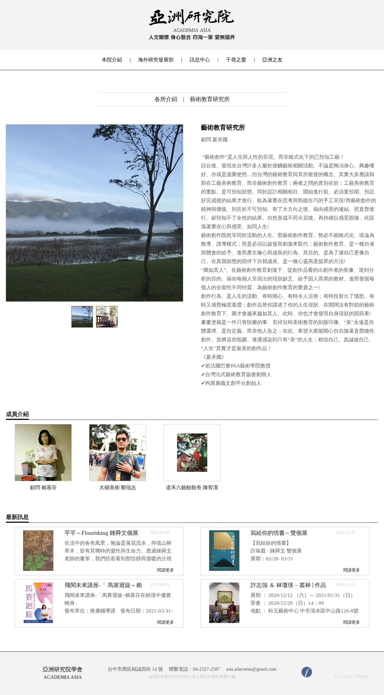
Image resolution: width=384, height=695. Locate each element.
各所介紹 (165, 99)
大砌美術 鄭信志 (117, 487)
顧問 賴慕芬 (43, 487)
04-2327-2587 (206, 669)
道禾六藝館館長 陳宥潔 (192, 487)
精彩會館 (361, 676)
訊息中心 (200, 60)
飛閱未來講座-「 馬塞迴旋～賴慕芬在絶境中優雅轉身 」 (103, 588)
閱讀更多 (165, 570)
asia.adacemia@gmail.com (251, 669)
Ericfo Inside (343, 676)
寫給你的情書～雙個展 (279, 533)
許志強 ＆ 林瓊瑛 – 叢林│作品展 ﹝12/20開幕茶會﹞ (288, 588)
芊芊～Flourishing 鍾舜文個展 (101, 533)
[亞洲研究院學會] (192, 38)
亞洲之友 (272, 60)
